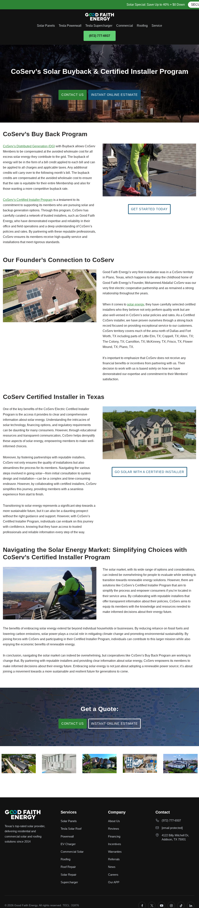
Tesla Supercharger (98, 25)
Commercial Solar (72, 851)
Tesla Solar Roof (71, 828)
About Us (114, 821)
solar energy (135, 304)
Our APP (113, 882)
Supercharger (69, 882)
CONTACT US (72, 94)
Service (157, 25)
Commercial (124, 25)
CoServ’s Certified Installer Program (27, 199)
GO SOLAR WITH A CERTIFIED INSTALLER (149, 472)
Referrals (114, 859)
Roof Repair (68, 866)
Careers (113, 874)
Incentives (114, 844)
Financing (114, 836)
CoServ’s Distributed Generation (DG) (29, 146)
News (111, 866)
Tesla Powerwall (70, 25)
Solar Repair (68, 874)
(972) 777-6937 (99, 35)
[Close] (196, 3)
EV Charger (68, 844)
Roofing (142, 25)
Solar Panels (46, 25)
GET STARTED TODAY (149, 209)
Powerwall (67, 836)
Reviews (113, 828)
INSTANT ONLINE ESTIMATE (114, 94)
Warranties (115, 851)
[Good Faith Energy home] (99, 17)
